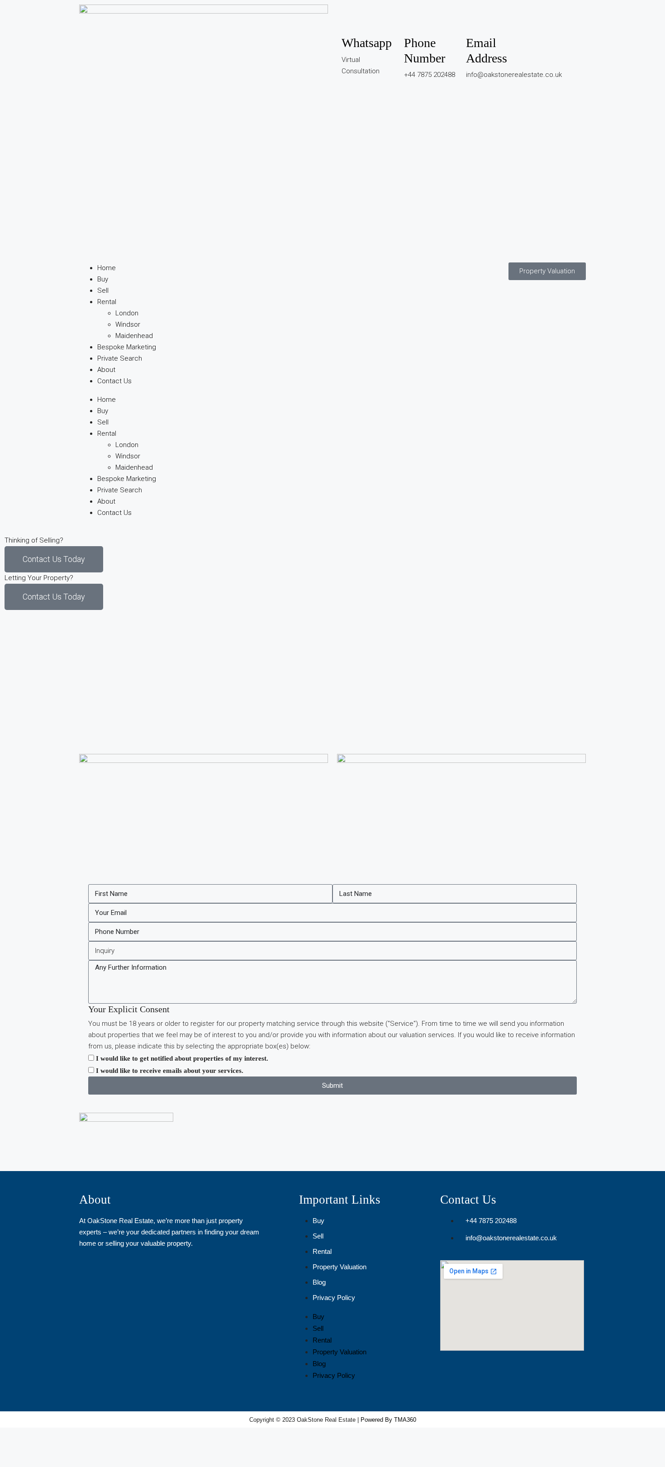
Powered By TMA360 (388, 1419)
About (106, 370)
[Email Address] (477, 20)
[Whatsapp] (353, 20)
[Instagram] (564, 20)
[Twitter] (539, 46)
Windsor (127, 324)
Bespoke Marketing (126, 347)
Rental (106, 302)
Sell (103, 290)
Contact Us (114, 381)
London (126, 313)
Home (106, 268)
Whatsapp (367, 43)
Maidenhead (134, 336)
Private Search (119, 358)
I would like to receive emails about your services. (169, 1070)
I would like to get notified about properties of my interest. (182, 1058)
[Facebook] (539, 20)
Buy (102, 279)
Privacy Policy (334, 1297)
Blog (319, 1282)
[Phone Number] (415, 20)
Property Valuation (339, 1267)
